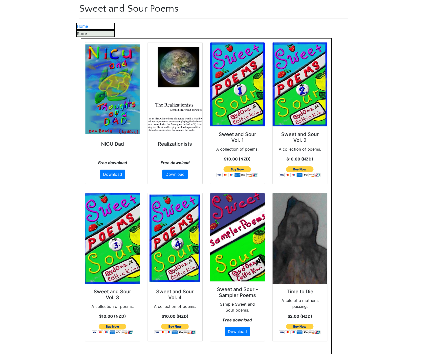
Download (112, 174)
